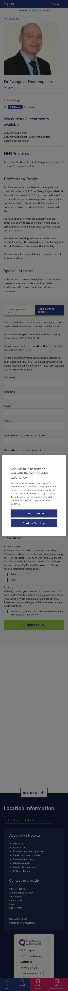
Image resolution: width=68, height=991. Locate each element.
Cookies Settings (34, 522)
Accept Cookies (34, 513)
